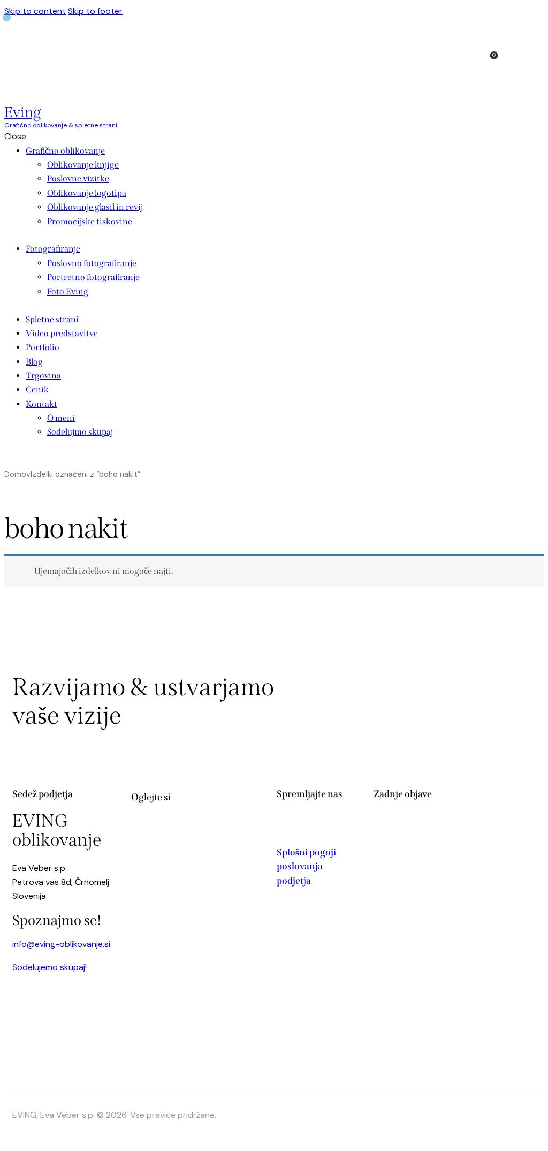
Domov (17, 474)
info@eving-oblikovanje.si (61, 944)
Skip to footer (95, 11)
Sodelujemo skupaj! (49, 967)
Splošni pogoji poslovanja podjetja (306, 866)
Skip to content (35, 11)
